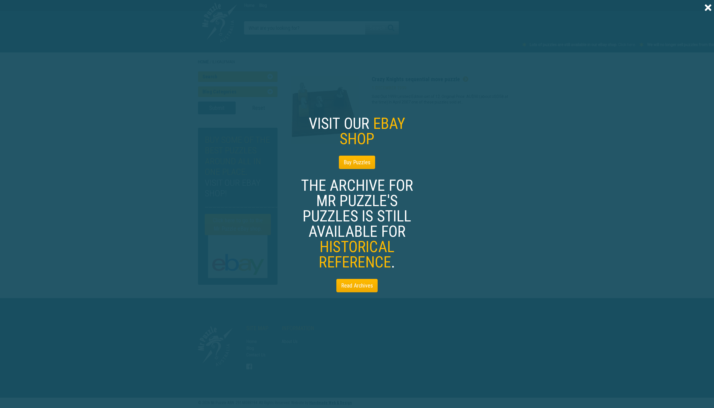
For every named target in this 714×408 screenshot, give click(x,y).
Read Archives (357, 285)
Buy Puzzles (357, 162)
